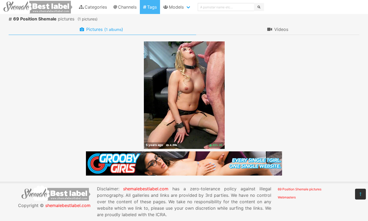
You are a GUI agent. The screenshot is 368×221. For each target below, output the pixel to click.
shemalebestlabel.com (68, 205)
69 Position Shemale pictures (299, 189)
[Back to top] (360, 194)
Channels (127, 7)
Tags (152, 7)
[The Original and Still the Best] (184, 174)
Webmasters (287, 197)
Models (176, 7)
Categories (96, 7)
